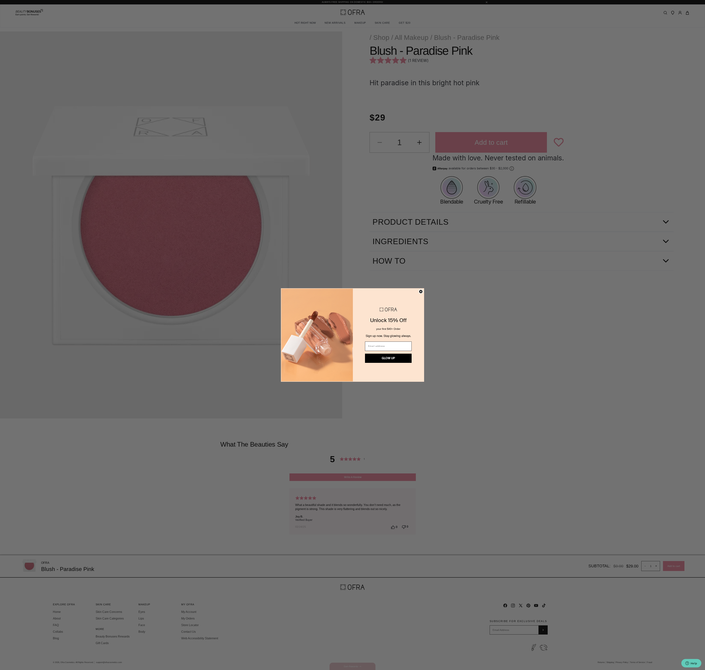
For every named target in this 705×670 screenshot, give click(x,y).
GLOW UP (388, 358)
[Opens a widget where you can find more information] (691, 663)
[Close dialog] (421, 291)
